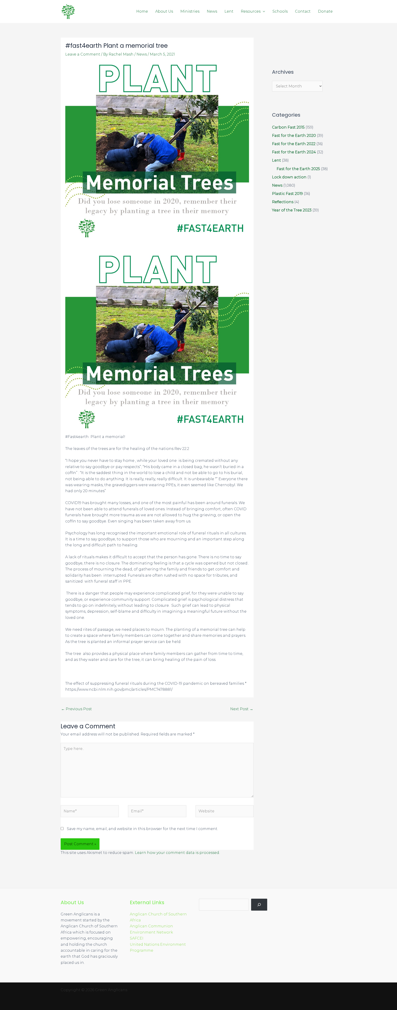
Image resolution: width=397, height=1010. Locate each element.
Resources (251, 11)
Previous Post (76, 709)
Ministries (189, 11)
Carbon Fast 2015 (288, 127)
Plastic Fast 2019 (287, 193)
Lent (228, 11)
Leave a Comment (82, 54)
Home (142, 11)
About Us (164, 11)
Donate (325, 11)
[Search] (259, 905)
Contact (303, 11)
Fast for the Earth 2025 (298, 169)
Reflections (282, 202)
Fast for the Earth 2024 (294, 152)
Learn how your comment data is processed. (177, 852)
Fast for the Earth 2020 (294, 135)
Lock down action (289, 177)
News (212, 11)
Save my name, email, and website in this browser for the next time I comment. (142, 829)
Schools (280, 11)
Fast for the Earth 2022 (293, 144)
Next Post (241, 709)
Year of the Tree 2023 (292, 210)
